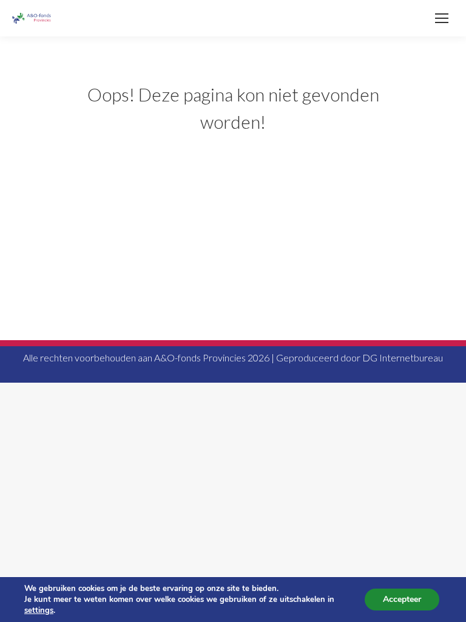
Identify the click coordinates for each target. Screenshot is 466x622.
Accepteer (402, 599)
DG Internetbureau (402, 357)
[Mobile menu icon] (442, 18)
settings (38, 610)
